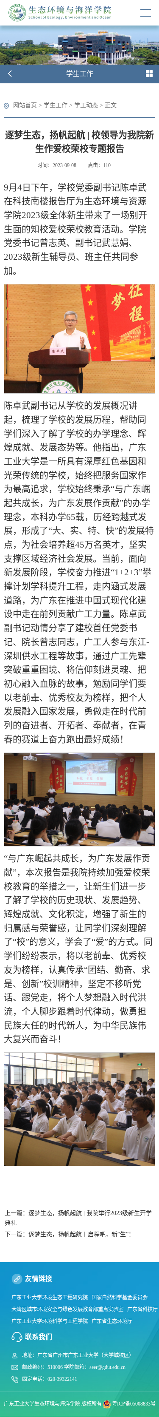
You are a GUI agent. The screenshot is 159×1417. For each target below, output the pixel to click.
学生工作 (55, 105)
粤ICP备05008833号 (134, 1404)
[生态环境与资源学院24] (62, 13)
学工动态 (86, 105)
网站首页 (25, 105)
